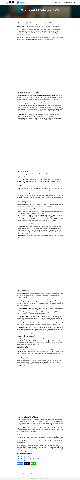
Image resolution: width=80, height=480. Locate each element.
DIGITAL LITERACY (51, 20)
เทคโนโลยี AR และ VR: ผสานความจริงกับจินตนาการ (28, 458)
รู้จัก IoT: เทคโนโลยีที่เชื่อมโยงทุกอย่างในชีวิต (40, 10)
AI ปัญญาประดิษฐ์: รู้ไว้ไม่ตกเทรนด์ (25, 456)
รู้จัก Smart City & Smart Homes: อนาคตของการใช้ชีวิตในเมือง (31, 460)
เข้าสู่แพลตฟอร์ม (68, 2)
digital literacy (20, 467)
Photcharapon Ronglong (40, 20)
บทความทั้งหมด (58, 2)
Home (30, 13)
